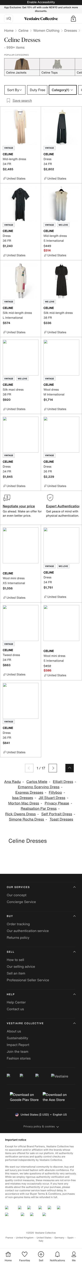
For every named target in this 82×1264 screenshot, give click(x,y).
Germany (59, 1237)
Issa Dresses (22, 797)
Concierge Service (21, 901)
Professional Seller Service (28, 980)
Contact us (15, 1008)
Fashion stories (19, 1058)
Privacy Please (57, 803)
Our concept (16, 895)
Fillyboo (55, 792)
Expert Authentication (63, 506)
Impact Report (18, 1044)
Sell (11, 952)
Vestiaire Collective (25, 1023)
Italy (41, 1240)
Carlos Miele (36, 781)
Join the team (17, 1051)
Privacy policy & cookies (39, 1126)
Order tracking (18, 923)
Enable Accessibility (41, 2)
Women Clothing (46, 30)
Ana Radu (12, 781)
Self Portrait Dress (56, 814)
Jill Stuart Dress (52, 797)
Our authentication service (28, 930)
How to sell (15, 959)
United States (44, 1237)
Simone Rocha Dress (26, 819)
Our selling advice (21, 966)
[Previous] (29, 768)
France (9, 1237)
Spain (70, 1237)
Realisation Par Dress (39, 808)
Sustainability (17, 1037)
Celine (23, 30)
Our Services (18, 887)
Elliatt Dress (63, 781)
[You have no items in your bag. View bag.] (73, 19)
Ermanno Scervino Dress (38, 787)
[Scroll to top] (69, 768)
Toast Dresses (61, 819)
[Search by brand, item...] (8, 19)
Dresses (70, 30)
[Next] (53, 768)
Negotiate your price (19, 506)
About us (14, 1031)
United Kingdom (25, 1237)
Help (11, 994)
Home (8, 30)
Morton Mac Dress (23, 803)
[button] (73, 19)
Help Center (16, 1002)
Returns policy (18, 937)
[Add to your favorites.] (35, 154)
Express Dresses (29, 792)
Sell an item (16, 973)
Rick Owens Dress (20, 814)
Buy (10, 916)
